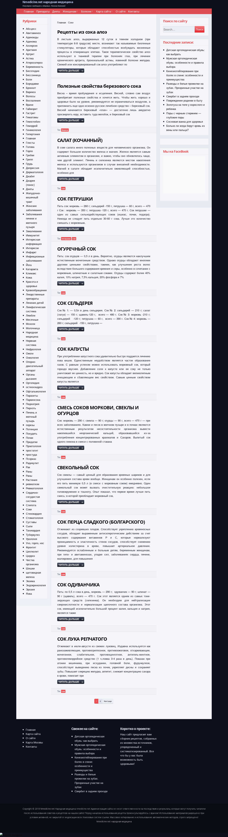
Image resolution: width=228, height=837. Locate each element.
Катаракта (32, 269)
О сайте (120, 11)
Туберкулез (33, 535)
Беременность (34, 66)
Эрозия (30, 589)
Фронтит (31, 547)
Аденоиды (32, 37)
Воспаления (33, 100)
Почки (29, 437)
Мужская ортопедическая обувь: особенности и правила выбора (185, 62)
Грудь (29, 164)
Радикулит (32, 463)
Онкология (32, 357)
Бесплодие (32, 71)
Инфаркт (31, 252)
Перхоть (31, 408)
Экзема (30, 581)
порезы (30, 425)
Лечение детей (35, 303)
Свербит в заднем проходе (182, 96)
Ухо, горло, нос (35, 543)
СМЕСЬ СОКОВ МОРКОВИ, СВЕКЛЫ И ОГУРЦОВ (98, 410)
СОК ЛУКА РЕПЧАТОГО (82, 639)
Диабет (30, 176)
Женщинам (69, 11)
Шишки (30, 568)
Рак (28, 467)
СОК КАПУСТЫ (73, 349)
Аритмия (31, 50)
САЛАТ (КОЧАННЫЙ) (79, 140)
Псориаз (31, 459)
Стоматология (34, 518)
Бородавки (32, 83)
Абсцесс (31, 29)
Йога (28, 265)
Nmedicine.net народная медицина (47, 2)
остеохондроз (34, 387)
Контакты (133, 11)
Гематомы (32, 117)
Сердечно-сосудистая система (33, 496)
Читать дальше (70, 70)
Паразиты (32, 395)
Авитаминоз (33, 33)
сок (63, 188)
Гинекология (33, 130)
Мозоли (30, 324)
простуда (31, 454)
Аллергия (31, 45)
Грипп (29, 159)
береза (65, 130)
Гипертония (33, 134)
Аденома (31, 41)
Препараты (43, 11)
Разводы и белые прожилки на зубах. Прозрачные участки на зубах (184, 88)
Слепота (31, 505)
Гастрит (30, 113)
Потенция (32, 429)
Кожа (29, 277)
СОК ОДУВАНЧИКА (78, 584)
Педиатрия (32, 404)
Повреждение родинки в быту (184, 100)
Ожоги (30, 353)
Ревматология (34, 488)
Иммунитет (33, 235)
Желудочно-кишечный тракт (33, 197)
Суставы (31, 522)
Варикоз (31, 92)
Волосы (30, 96)
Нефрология (33, 349)
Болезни (86, 11)
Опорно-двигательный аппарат (34, 366)
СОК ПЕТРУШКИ (75, 199)
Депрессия (32, 168)
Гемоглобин (33, 121)
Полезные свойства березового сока (99, 86)
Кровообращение (36, 290)
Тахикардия (33, 530)
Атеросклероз (34, 62)
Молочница (33, 328)
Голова (30, 147)
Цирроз (30, 556)
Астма (30, 58)
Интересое (32, 248)
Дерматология (34, 172)
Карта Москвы (34, 742)
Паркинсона (33, 400)
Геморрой (32, 126)
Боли (29, 79)
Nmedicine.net (47, 808)
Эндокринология (36, 585)
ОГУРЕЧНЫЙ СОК (76, 249)
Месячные (32, 319)
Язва (29, 593)
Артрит (30, 54)
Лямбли (30, 315)
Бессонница (33, 75)
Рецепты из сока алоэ (82, 32)
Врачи (29, 104)
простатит (32, 450)
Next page (108, 701)
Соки (29, 509)
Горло (29, 151)
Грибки (30, 155)
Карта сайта (103, 11)
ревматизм (32, 484)
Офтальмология (36, 391)
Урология (31, 539)
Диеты (56, 11)
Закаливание (34, 231)
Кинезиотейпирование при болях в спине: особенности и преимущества (184, 75)
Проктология (33, 446)
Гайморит (32, 109)
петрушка (66, 238)
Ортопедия (32, 383)
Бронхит (31, 88)
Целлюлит (32, 551)
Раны (29, 471)
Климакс (31, 273)
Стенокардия (34, 513)
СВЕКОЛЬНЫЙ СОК (78, 467)
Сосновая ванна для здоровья (184, 121)
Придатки (32, 442)
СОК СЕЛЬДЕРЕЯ (75, 303)
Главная (29, 11)
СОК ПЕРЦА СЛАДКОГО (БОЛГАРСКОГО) (101, 522)
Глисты (30, 142)
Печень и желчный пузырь (31, 416)
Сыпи (29, 526)
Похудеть (31, 433)
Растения (31, 480)
